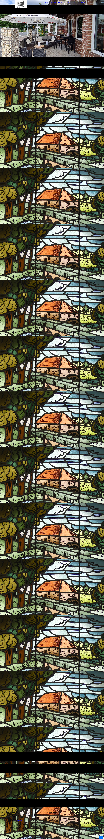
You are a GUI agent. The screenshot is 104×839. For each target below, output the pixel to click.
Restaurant (60, 2)
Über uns (53, 2)
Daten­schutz (42, 837)
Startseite (46, 2)
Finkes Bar (69, 2)
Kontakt (83, 2)
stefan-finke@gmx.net (18, 820)
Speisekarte (76, 2)
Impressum (49, 837)
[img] (20, 4)
